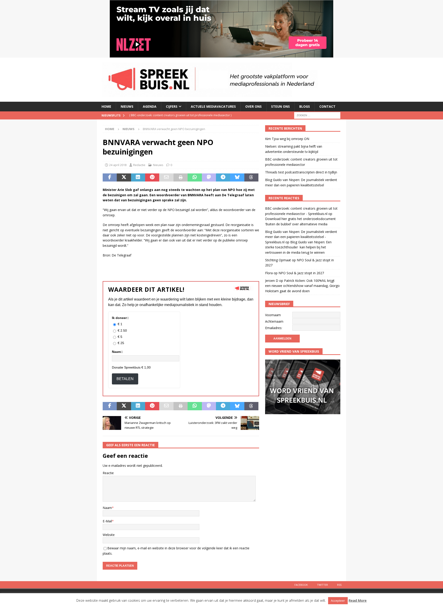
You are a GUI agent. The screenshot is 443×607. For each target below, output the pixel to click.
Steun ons (280, 106)
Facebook (301, 584)
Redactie (139, 165)
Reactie (108, 473)
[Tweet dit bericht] (124, 177)
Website (109, 535)
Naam (107, 508)
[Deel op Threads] (251, 177)
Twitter (322, 584)
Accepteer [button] (338, 600)
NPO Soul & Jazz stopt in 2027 (301, 273)
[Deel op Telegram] (223, 177)
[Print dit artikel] (181, 177)
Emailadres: (273, 328)
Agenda (149, 106)
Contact (327, 106)
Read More (358, 600)
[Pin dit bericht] (152, 177)
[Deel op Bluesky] (237, 177)
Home (106, 106)
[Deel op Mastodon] (209, 177)
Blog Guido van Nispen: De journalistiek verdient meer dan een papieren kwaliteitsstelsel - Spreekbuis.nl (301, 236)
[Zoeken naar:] (317, 115)
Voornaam (273, 315)
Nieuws (127, 106)
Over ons (253, 106)
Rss (339, 584)
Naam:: (117, 352)
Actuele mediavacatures (213, 106)
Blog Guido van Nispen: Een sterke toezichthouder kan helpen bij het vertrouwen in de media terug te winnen (298, 247)
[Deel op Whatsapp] (195, 177)
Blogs (304, 106)
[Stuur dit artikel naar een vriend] (166, 177)
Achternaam (274, 321)
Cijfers (171, 106)
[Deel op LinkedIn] (138, 177)
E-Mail (107, 521)
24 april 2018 (117, 165)
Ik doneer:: (120, 318)
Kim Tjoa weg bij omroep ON (287, 139)
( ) (180, 115)
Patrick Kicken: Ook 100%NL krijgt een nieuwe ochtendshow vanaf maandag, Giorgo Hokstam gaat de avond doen (302, 285)
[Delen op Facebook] (110, 177)
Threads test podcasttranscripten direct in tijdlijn (301, 172)
